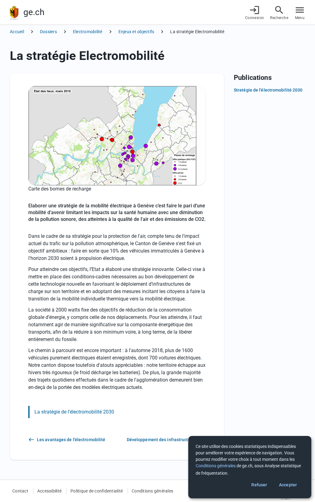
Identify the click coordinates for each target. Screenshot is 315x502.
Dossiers (48, 31)
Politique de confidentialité (96, 490)
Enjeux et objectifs (136, 31)
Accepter (288, 484)
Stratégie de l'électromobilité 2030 (268, 90)
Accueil (17, 31)
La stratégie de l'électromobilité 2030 (74, 412)
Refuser (259, 484)
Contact (20, 490)
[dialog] (249, 467)
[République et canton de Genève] (14, 12)
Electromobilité (87, 31)
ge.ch (33, 12)
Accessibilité (49, 490)
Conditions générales (152, 490)
